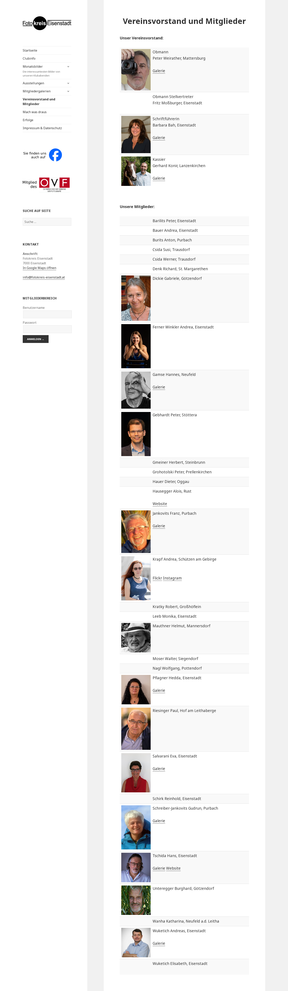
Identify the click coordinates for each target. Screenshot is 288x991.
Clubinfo (29, 58)
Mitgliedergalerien (37, 91)
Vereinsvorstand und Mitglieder (39, 101)
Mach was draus (35, 112)
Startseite (30, 50)
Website (160, 503)
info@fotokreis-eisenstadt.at (44, 277)
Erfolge (28, 120)
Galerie (159, 70)
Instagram (172, 578)
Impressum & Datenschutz (42, 128)
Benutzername (34, 307)
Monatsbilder (41, 70)
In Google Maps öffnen (39, 268)
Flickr (157, 578)
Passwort (29, 322)
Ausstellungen (33, 83)
